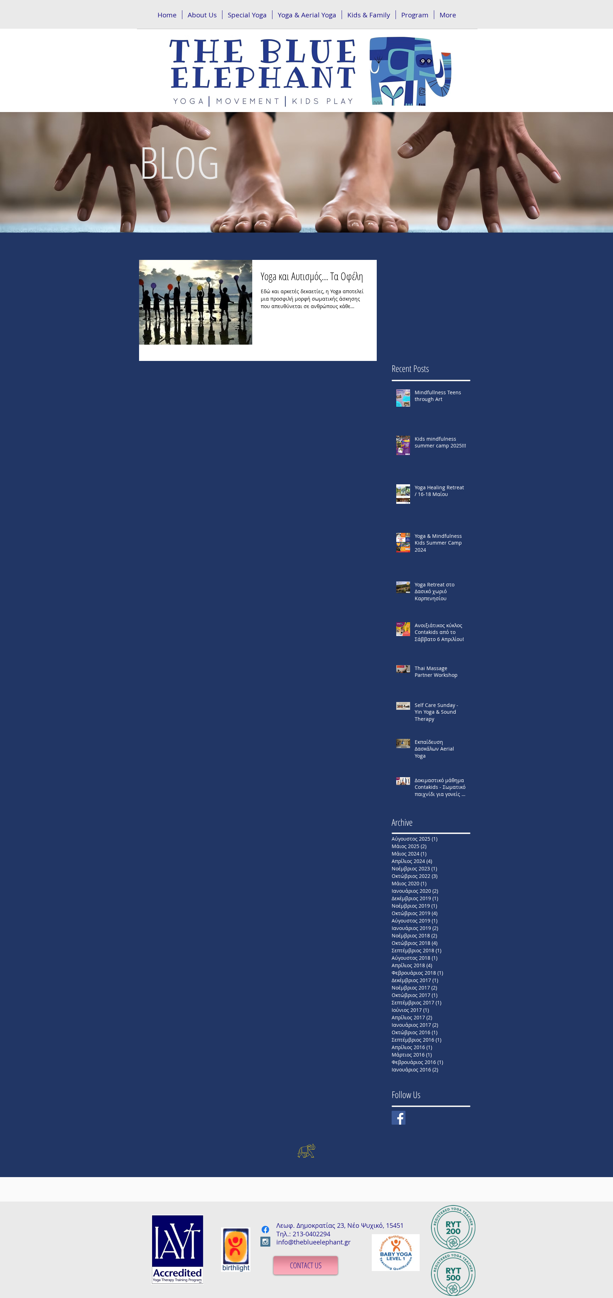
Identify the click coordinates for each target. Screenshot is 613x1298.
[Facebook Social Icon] (398, 1118)
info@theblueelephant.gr (313, 1242)
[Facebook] (265, 1230)
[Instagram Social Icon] (265, 1242)
